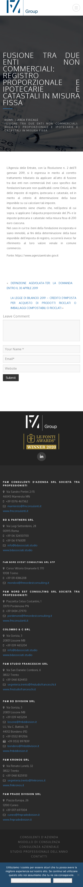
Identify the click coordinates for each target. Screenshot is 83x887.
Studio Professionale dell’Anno (39, 851)
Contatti (39, 856)
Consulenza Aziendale (39, 846)
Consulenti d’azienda (39, 837)
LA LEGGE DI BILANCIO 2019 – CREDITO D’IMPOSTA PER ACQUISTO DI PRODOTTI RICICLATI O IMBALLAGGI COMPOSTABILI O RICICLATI (43, 303)
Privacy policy (63, 880)
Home (9, 119)
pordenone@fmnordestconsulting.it (30, 615)
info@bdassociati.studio (22, 545)
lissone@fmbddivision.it (22, 722)
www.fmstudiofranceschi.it (19, 689)
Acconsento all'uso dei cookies (31, 880)
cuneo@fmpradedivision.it (24, 814)
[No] (78, 875)
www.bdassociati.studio (17, 550)
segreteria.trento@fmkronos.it (27, 780)
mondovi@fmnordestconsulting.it (28, 582)
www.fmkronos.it (13, 785)
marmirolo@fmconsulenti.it (25, 506)
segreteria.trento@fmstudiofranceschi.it (32, 684)
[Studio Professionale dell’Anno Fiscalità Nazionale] (41, 441)
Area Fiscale (27, 119)
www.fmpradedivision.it (17, 819)
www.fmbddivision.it (15, 750)
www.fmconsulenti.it (15, 511)
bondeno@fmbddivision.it (23, 746)
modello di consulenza (39, 842)
